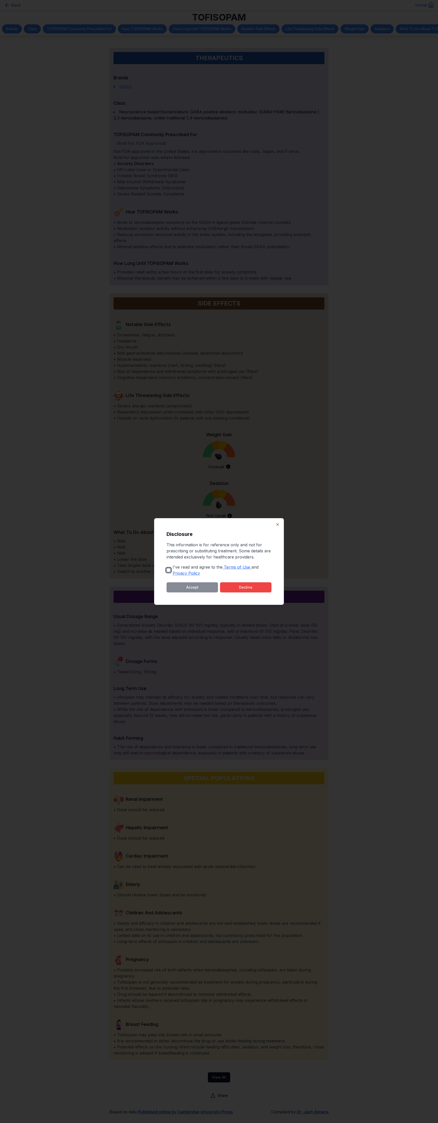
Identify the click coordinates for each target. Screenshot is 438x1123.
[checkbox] (169, 570)
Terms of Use (237, 567)
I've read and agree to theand (216, 570)
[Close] (278, 524)
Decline (245, 587)
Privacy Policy (186, 573)
